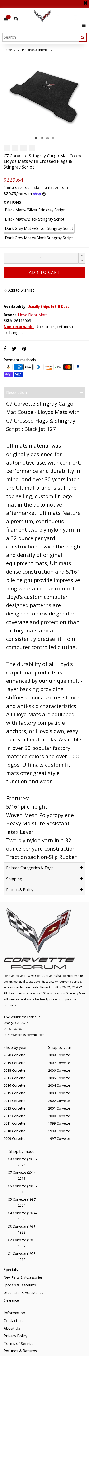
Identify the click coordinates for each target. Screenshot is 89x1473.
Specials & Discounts (20, 1285)
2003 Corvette (59, 1093)
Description (16, 392)
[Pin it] (24, 349)
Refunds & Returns (20, 1351)
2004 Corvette (59, 1085)
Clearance (11, 1300)
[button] (81, 261)
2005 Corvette (59, 1078)
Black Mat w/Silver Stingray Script (35, 209)
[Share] (5, 349)
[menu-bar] (82, 25)
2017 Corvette (14, 1078)
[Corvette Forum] (59, 16)
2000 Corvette (59, 1116)
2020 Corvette (14, 1055)
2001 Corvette (59, 1108)
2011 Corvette (14, 1123)
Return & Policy (19, 889)
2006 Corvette (59, 1070)
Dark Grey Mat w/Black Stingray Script (39, 237)
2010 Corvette (14, 1131)
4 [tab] (53, 138)
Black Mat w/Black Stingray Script (34, 219)
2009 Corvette (14, 1138)
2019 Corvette (14, 1062)
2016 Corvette (14, 1085)
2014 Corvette (14, 1100)
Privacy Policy (15, 1336)
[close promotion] (85, 1)
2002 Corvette (59, 1100)
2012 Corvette (14, 1116)
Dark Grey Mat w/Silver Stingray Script (39, 228)
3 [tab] (47, 138)
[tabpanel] (44, 97)
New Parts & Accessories (23, 1277)
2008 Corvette (59, 1055)
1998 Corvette (59, 1131)
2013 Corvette (14, 1108)
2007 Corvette (59, 1062)
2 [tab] (42, 138)
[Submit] (83, 37)
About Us (12, 1328)
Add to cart (44, 272)
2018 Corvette (14, 1070)
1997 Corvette (59, 1138)
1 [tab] (36, 138)
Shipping (14, 878)
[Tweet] (14, 349)
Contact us (13, 1320)
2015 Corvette (14, 1093)
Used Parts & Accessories (23, 1292)
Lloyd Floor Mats (32, 315)
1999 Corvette (59, 1123)
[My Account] (16, 19)
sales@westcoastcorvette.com (24, 1035)
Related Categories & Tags (29, 867)
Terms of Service (18, 1343)
